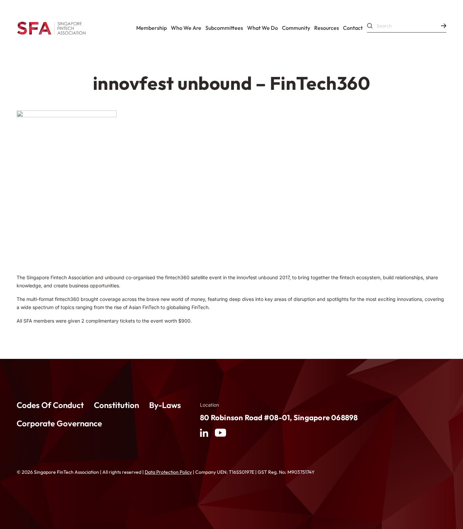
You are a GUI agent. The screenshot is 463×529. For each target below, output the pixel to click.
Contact (353, 27)
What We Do (262, 27)
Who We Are (186, 27)
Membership (151, 27)
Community (296, 27)
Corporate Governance (59, 423)
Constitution (116, 405)
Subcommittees (224, 27)
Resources (326, 27)
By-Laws (165, 405)
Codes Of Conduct (50, 405)
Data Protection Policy (168, 472)
